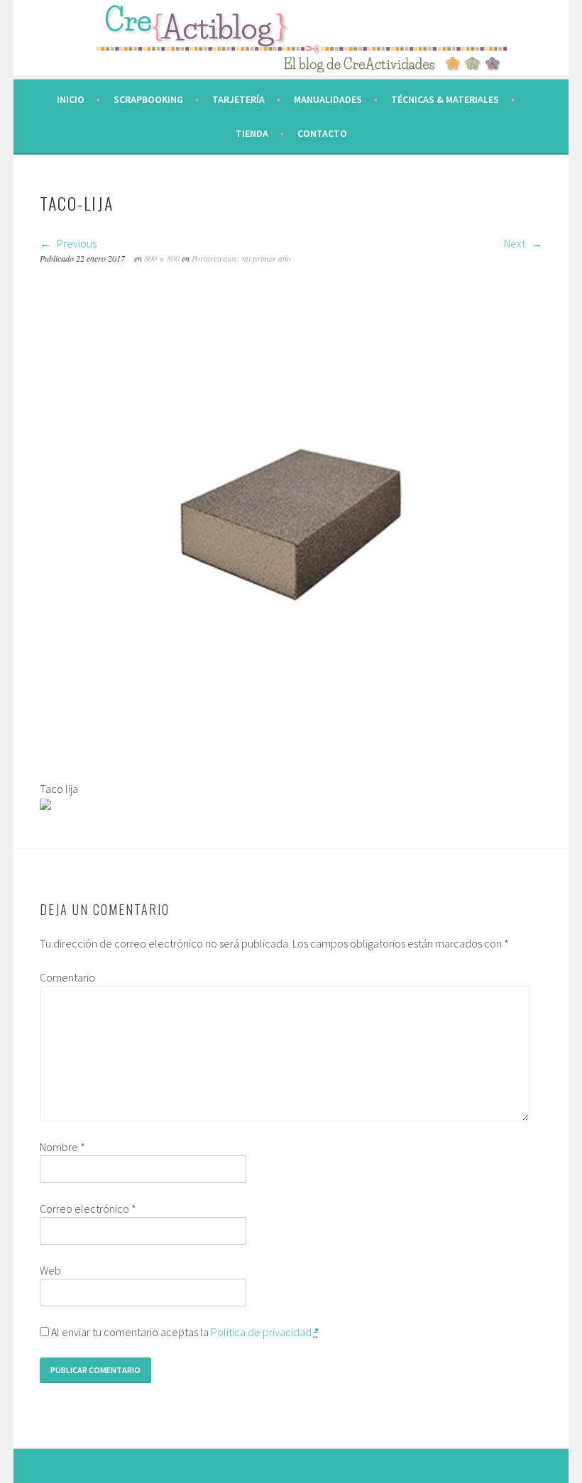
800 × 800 (162, 258)
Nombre (62, 1147)
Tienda (252, 133)
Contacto (322, 133)
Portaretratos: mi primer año (241, 258)
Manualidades (328, 99)
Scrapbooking (148, 99)
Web (50, 1270)
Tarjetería (238, 99)
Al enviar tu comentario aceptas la (183, 1332)
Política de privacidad (261, 1332)
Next (515, 243)
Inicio (70, 99)
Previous (76, 243)
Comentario (67, 977)
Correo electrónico (88, 1208)
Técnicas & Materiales (445, 99)
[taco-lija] (291, 772)
